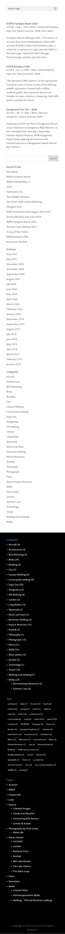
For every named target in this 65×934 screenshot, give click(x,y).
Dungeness (12, 116)
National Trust (20, 851)
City (8, 401)
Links (11, 799)
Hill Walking (12, 426)
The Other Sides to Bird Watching (24, 201)
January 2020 (13, 314)
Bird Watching (13, 386)
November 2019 (15, 319)
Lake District (14, 734)
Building (10, 396)
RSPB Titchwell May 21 (18, 181)
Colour (22, 714)
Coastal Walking (46, 69)
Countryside (14, 719)
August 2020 (13, 279)
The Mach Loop (21, 871)
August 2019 (13, 329)
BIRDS (12, 789)
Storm (26, 760)
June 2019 (11, 339)
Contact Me (15, 794)
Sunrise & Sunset (22, 823)
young (24, 770)
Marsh (12, 739)
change (24, 709)
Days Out (11, 30)
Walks (9, 521)
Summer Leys (13, 501)
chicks (36, 709)
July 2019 (11, 334)
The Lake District (22, 866)
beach (48, 704)
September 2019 (15, 324)
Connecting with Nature (26, 818)
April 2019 (12, 349)
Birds (33, 26)
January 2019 (13, 364)
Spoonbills (13, 760)
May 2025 (11, 254)
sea (30, 754)
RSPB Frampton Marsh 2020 (21, 23)
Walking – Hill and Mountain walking (32, 900)
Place (9, 476)
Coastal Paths (20, 890)
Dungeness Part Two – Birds (21, 109)
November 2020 (15, 269)
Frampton (37, 724)
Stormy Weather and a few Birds (23, 216)
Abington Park (14, 206)
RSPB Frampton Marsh (18, 176)
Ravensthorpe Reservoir (19, 481)
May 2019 (11, 344)
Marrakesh (12, 171)
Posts (11, 876)
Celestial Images (22, 808)
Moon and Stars (14, 446)
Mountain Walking (16, 451)
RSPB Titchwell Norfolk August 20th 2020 (28, 211)
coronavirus (36, 714)
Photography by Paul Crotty (23, 828)
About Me (18, 832)
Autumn (36, 704)
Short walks (47, 30)
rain (32, 744)
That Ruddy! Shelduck (17, 196)
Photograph (12, 471)
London (10, 431)
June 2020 (11, 289)
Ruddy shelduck (16, 754)
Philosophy (12, 466)
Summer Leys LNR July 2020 (21, 226)
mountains (39, 739)
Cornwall (17, 841)
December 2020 (15, 264)
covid (27, 719)
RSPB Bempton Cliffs (18, 66)
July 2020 (11, 284)
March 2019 (12, 354)
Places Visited (16, 837)
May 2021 (11, 259)
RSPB (37, 30)
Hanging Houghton (29, 729)
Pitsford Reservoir (17, 744)
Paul (12, 26)
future (50, 724)
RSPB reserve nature (28, 749)
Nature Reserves (25, 30)
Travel (9, 511)
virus (28, 765)
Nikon (53, 739)
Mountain (24, 739)
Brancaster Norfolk (16, 241)
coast (11, 714)
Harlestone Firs (14, 191)
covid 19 (52, 719)
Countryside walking (47, 26)
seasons (41, 754)
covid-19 (39, 719)
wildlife (12, 770)
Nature (12, 804)
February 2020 (14, 309)
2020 (9, 186)
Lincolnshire (31, 734)
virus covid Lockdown (45, 765)
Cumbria (13, 724)
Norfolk (10, 461)
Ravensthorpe (45, 744)
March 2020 (12, 304)
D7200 (25, 724)
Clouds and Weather (24, 813)
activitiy (12, 704)
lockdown (46, 734)
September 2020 (15, 274)
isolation (47, 729)
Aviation (13, 784)
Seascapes (14, 881)
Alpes (24, 704)
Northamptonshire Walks (26, 895)
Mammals (11, 441)
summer (38, 760)
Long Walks (12, 436)
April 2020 (12, 299)
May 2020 (11, 294)
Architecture (13, 381)
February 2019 (14, 359)
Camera (12, 709)
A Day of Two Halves (17, 231)
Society (10, 496)
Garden (12, 729)
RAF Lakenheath (22, 861)
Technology (12, 506)
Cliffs (47, 709)
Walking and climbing (17, 516)
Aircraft (10, 376)
